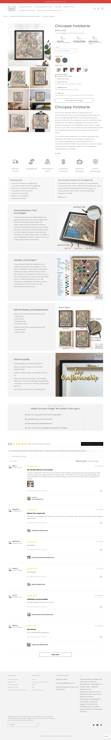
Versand (64, 33)
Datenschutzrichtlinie (13, 687)
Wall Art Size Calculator (37, 689)
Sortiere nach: (81, 461)
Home (5, 16)
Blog (33, 687)
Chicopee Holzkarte (48, 16)
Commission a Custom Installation (40, 682)
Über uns (61, 197)
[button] (26, 7)
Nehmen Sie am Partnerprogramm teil (17, 689)
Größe (57, 47)
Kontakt (34, 684)
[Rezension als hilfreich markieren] (101, 490)
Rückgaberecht (11, 682)
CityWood (45, 736)
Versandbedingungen (13, 679)
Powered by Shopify (53, 736)
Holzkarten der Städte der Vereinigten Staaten (25, 16)
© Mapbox (60, 736)
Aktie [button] (58, 153)
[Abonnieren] (37, 725)
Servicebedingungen (13, 684)
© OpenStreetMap (67, 736)
